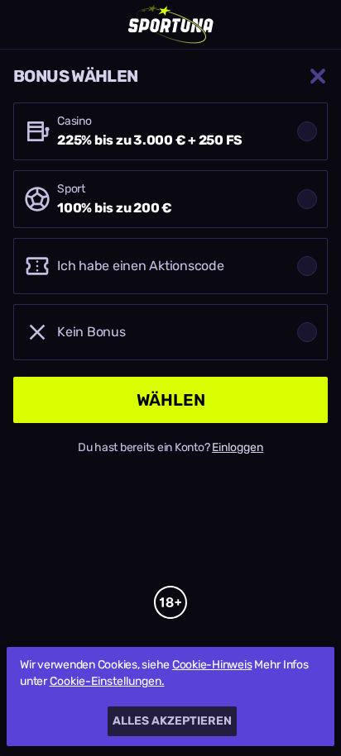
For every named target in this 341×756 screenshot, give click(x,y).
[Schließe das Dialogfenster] (318, 76)
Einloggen (237, 447)
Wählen (171, 400)
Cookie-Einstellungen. (107, 681)
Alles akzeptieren (172, 721)
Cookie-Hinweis (212, 665)
